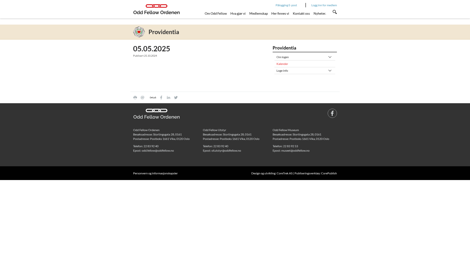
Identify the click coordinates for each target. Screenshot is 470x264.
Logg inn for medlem (324, 5)
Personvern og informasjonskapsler (155, 173)
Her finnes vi (280, 13)
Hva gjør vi (238, 13)
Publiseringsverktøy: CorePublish (315, 173)
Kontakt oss (301, 13)
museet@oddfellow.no (295, 150)
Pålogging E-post (286, 5)
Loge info (282, 70)
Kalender (282, 63)
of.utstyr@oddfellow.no (226, 150)
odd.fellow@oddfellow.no (158, 150)
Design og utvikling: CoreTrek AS (271, 173)
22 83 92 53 (290, 146)
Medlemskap (258, 13)
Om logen (282, 57)
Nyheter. (320, 13)
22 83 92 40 (151, 146)
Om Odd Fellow (216, 13)
